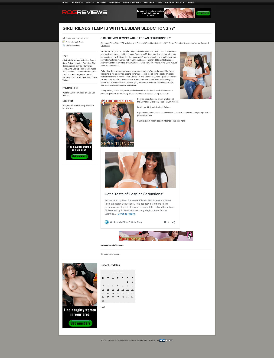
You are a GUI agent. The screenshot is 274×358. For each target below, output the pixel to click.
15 (127, 289)
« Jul (103, 307)
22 (127, 293)
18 (108, 293)
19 (113, 293)
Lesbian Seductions (83, 72)
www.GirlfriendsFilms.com (112, 245)
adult (64, 60)
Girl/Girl (79, 66)
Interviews (114, 2)
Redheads (67, 77)
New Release (73, 74)
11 (108, 289)
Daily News (77, 2)
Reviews (101, 2)
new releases (86, 74)
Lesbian (70, 72)
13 (118, 289)
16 (132, 289)
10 (103, 289)
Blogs (90, 2)
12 (113, 289)
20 (118, 293)
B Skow (71, 63)
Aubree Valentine (81, 60)
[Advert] (174, 17)
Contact (191, 2)
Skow (78, 77)
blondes (78, 63)
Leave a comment (73, 45)
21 (123, 293)
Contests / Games (131, 2)
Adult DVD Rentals (174, 2)
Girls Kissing (73, 69)
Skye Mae (86, 77)
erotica (72, 66)
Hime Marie (85, 69)
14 (123, 289)
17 (103, 293)
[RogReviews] (84, 17)
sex (73, 77)
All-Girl (70, 60)
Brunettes (87, 63)
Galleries (149, 2)
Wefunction (142, 340)
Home (65, 2)
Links (159, 2)
